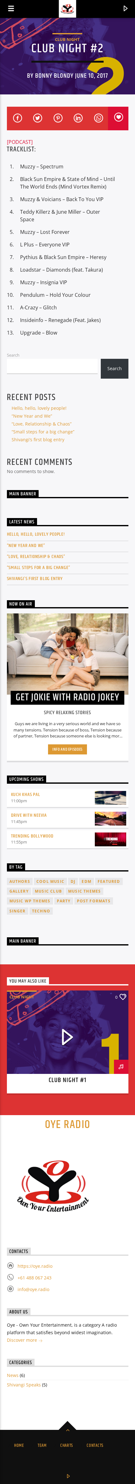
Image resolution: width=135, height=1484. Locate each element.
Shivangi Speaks (24, 1385)
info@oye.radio (33, 1289)
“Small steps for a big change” (43, 432)
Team (42, 1445)
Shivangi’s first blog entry (38, 440)
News (13, 1375)
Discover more (22, 1340)
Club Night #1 (68, 1080)
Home (19, 1445)
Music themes (84, 891)
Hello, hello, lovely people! (39, 408)
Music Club (48, 891)
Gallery (19, 891)
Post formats (94, 901)
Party (64, 901)
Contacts (95, 1445)
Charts (66, 1445)
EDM (86, 881)
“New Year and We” (32, 416)
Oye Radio (67, 1125)
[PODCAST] (20, 141)
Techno (41, 911)
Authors (19, 881)
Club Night (67, 39)
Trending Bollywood (32, 836)
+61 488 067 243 (34, 1278)
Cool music (50, 881)
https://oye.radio (35, 1266)
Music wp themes (30, 901)
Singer (17, 911)
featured (109, 881)
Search (13, 355)
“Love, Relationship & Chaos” (42, 424)
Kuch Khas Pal (25, 794)
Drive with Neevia (29, 815)
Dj (73, 881)
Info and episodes (67, 749)
